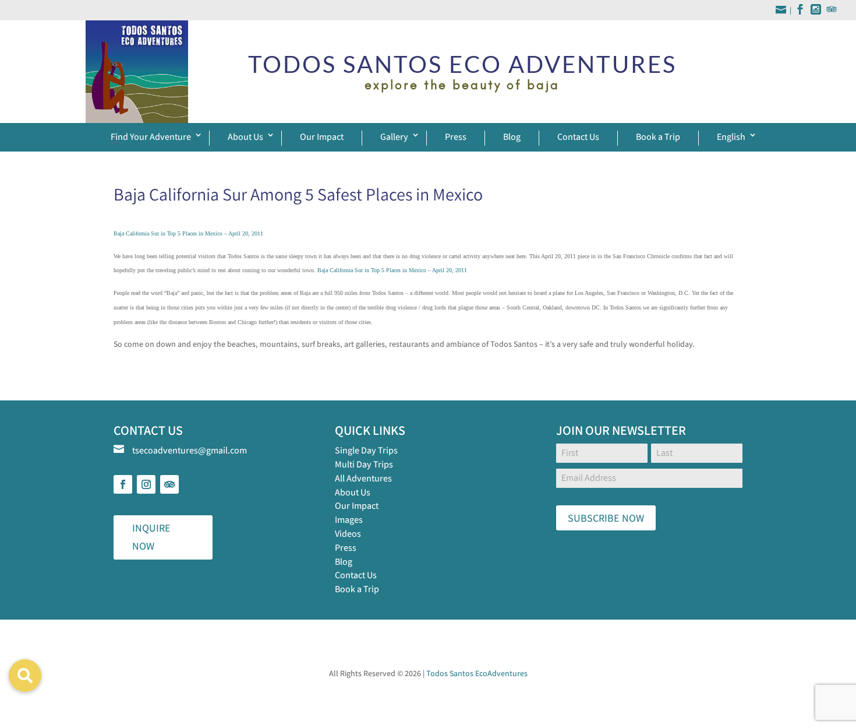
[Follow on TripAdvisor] (169, 484)
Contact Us (578, 137)
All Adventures (363, 478)
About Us (245, 137)
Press (455, 137)
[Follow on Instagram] (146, 484)
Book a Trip (658, 137)
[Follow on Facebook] (123, 484)
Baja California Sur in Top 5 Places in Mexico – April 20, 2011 (188, 233)
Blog (512, 137)
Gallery (394, 137)
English (731, 137)
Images (349, 520)
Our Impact (322, 137)
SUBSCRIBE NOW (606, 518)
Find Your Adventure (151, 137)
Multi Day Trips (364, 464)
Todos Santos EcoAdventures (477, 673)
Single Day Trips (366, 450)
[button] (25, 675)
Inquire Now (151, 537)
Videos (348, 533)
